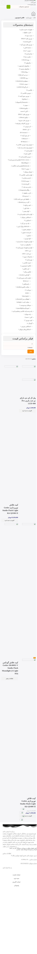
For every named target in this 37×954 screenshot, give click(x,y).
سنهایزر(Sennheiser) (22, 81)
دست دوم (29, 35)
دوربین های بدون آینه (26, 44)
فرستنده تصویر (26, 232)
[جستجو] (8, 7)
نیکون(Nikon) (24, 108)
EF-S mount (23, 132)
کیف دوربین (29, 320)
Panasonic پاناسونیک (22, 102)
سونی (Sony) (24, 84)
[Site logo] (30, 2)
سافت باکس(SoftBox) (23, 287)
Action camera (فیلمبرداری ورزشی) (19, 160)
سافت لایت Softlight (23, 302)
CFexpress (25, 196)
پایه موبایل (28, 314)
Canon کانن (27, 47)
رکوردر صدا (27, 57)
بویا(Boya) (25, 72)
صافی (30, 351)
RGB (26, 293)
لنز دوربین (28, 126)
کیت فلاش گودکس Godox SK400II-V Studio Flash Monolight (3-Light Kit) (10, 668)
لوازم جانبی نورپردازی (24, 278)
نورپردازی (29, 17)
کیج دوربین (28, 238)
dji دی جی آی (25, 223)
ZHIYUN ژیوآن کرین (23, 226)
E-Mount (24, 138)
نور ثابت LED (26, 253)
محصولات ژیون (28, 256)
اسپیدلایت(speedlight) (23, 308)
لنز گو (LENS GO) (23, 87)
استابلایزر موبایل (26, 217)
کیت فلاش (26, 269)
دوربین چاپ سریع (24, 120)
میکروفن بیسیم (25, 69)
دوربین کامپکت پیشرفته (22, 123)
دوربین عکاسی (26, 93)
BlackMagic (24, 163)
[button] (27, 411)
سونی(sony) (25, 181)
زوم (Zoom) (26, 60)
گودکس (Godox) (24, 275)
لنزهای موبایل (28, 172)
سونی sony (27, 50)
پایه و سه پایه (27, 187)
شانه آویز (26, 208)
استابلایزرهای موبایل (25, 329)
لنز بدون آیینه (25, 135)
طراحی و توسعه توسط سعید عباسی (26, 849)
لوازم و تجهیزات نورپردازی (25, 247)
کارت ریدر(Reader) (24, 202)
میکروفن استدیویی (24, 66)
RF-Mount (24, 141)
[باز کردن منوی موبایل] (3, 2)
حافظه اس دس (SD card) (22, 199)
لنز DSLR (26, 129)
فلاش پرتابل (27, 272)
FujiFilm (24, 99)
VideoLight (25, 296)
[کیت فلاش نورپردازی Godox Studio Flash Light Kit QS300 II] (11, 432)
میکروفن (28, 63)
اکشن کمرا (28, 153)
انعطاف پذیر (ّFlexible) (23, 299)
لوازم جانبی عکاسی (26, 175)
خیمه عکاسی (27, 263)
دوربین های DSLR (26, 38)
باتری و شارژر (27, 178)
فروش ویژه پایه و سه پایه (25, 147)
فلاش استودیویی (26, 266)
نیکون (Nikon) (24, 117)
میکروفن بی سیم (26, 244)
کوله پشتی (26, 211)
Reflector (25, 281)
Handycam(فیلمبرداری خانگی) (20, 166)
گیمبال (30, 323)
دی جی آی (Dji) (23, 75)
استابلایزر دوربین (26, 326)
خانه (34, 17)
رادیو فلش (26, 284)
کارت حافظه (27, 32)
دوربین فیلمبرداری (26, 157)
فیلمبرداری (29, 150)
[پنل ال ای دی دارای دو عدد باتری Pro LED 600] (29, 372)
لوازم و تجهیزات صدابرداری (24, 241)
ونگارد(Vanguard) (24, 190)
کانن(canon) (27, 41)
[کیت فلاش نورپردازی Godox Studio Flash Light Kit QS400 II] (29, 590)
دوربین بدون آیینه (24, 96)
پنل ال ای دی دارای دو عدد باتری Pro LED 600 (28, 401)
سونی (26, 105)
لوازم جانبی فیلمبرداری (25, 214)
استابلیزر (28, 220)
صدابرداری (29, 54)
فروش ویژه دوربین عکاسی (24, 144)
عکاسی (30, 90)
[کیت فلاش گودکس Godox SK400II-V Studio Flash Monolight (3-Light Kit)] (11, 590)
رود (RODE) (24, 78)
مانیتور (29, 235)
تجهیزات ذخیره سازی (26, 29)
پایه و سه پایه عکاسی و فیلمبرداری (22, 311)
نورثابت (29, 290)
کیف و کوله (27, 205)
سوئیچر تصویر (27, 229)
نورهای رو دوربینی (26, 305)
